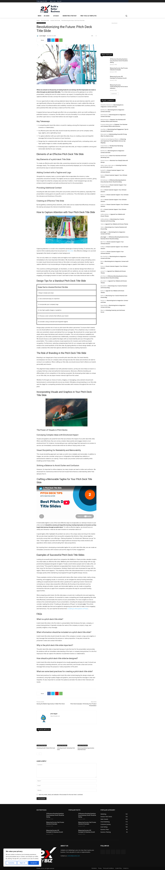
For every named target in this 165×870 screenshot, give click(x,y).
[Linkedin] (113, 852)
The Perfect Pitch (45, 20)
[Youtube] (127, 1)
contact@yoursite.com (73, 856)
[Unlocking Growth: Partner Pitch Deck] (46, 739)
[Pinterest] (57, 40)
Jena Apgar (43, 35)
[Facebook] (123, 1)
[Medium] (118, 852)
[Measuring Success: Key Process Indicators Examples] (105, 70)
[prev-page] (38, 754)
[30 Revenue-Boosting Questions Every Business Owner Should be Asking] (105, 61)
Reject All (22, 863)
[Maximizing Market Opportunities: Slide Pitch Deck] (87, 739)
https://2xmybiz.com (55, 716)
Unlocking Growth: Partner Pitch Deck (46, 748)
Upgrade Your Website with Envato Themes (116, 224)
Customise (11, 863)
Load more (114, 93)
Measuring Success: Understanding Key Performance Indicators (119, 86)
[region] (22, 858)
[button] (126, 16)
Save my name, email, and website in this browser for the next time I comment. (61, 794)
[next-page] (40, 754)
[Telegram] (123, 852)
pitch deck (56, 159)
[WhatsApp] (61, 40)
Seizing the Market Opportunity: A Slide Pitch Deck (51, 704)
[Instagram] (125, 1)
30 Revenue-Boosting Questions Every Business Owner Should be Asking (119, 60)
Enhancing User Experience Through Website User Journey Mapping (113, 140)
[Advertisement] (95, 9)
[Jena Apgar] (38, 36)
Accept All (34, 863)
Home (38, 20)
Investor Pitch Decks (55, 20)
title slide (70, 251)
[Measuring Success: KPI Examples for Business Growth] (105, 79)
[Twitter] (53, 40)
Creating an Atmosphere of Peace (78, 608)
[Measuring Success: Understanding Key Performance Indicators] (105, 87)
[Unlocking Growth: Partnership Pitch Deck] (66, 739)
